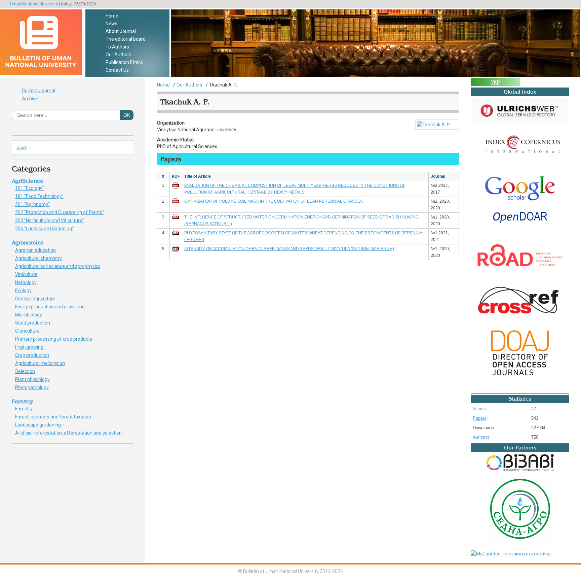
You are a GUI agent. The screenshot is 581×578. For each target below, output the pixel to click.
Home (112, 16)
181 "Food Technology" (43, 196)
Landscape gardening (41, 425)
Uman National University (34, 3)
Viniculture (28, 274)
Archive (30, 98)
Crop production (35, 355)
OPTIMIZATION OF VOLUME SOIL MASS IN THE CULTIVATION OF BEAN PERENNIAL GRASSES (273, 201)
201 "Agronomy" (37, 204)
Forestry (26, 408)
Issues (479, 408)
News (111, 23)
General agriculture (39, 298)
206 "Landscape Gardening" (48, 228)
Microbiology (32, 314)
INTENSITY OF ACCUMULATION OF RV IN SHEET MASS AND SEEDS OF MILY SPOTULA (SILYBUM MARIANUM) (289, 248)
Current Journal (38, 90)
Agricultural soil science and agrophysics (60, 266)
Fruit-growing (33, 347)
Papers (480, 418)
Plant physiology (36, 379)
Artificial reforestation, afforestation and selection (70, 433)
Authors (480, 437)
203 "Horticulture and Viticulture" (53, 220)
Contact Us (117, 70)
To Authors (117, 46)
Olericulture (31, 331)
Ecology (25, 290)
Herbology (28, 282)
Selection (28, 371)
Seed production (35, 323)
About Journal (121, 31)
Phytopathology (34, 387)
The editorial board (126, 39)
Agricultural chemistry (42, 258)
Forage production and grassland (52, 306)
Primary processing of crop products (57, 339)
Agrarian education (38, 250)
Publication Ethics (124, 62)
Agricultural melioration (42, 363)
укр (495, 82)
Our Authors (118, 54)
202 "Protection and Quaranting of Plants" (63, 212)
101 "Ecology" (33, 188)
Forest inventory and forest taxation (55, 416)
